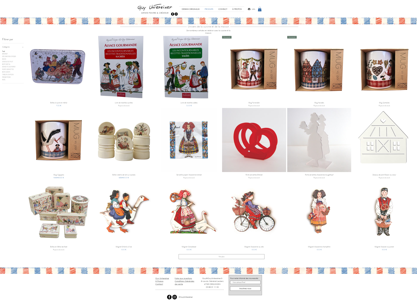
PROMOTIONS (6, 77)
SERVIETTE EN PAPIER (8, 67)
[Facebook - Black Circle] (172, 14)
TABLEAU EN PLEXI (8, 74)
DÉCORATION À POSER (9, 56)
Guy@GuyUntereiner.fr (212, 278)
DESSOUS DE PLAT (7, 62)
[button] (260, 9)
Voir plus (221, 256)
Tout (3, 51)
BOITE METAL (6, 64)
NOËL (4, 80)
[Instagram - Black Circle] (176, 14)
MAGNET (5, 54)
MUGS (4, 59)
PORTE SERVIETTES (8, 69)
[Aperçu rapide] (59, 68)
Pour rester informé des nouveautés (244, 278)
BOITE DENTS (6, 72)
